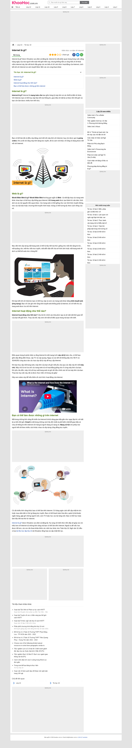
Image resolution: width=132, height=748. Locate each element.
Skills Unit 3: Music (93, 126)
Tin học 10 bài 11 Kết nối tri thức (96, 261)
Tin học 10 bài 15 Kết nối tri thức (96, 238)
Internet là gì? (19, 77)
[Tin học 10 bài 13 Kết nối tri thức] (88, 249)
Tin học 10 (27, 45)
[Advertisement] (66, 27)
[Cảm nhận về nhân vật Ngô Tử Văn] (88, 138)
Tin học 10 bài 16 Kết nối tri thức (96, 233)
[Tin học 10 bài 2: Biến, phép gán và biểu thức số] (88, 210)
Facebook (84, 737)
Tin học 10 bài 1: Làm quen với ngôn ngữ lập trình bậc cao (97, 216)
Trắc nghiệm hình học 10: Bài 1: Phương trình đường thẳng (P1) (97, 122)
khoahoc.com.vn (13, 45)
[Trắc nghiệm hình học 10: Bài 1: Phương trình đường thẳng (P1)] (88, 121)
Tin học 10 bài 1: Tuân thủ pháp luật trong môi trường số (97, 227)
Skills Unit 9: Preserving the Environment (96, 150)
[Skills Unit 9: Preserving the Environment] (88, 150)
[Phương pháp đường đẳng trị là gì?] (88, 167)
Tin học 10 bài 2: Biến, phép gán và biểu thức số (96, 210)
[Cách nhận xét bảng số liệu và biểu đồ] (88, 161)
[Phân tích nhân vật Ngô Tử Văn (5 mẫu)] (88, 156)
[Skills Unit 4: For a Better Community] (88, 116)
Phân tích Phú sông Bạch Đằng (95, 145)
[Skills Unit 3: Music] (88, 127)
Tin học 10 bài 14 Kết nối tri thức (96, 244)
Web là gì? (18, 80)
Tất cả (17, 7)
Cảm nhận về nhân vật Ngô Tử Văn (96, 139)
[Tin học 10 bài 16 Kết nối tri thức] (88, 232)
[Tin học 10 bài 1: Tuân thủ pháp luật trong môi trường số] (88, 227)
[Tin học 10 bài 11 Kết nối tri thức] (88, 261)
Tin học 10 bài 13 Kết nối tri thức (96, 250)
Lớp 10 (19, 45)
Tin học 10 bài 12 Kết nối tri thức (96, 256)
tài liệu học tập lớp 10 (24, 531)
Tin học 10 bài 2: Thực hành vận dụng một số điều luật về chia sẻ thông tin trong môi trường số (97, 221)
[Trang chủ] (25, 3)
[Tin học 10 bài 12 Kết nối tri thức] (88, 255)
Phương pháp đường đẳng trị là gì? (97, 167)
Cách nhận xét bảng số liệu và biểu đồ (97, 162)
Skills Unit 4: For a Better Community (95, 116)
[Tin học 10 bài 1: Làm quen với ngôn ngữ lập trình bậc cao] (88, 215)
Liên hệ (80, 737)
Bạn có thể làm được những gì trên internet (29, 86)
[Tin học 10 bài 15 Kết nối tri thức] (88, 238)
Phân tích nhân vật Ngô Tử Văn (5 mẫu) (96, 156)
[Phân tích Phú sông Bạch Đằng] (88, 144)
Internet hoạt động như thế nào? (25, 83)
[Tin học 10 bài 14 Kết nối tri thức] (88, 244)
